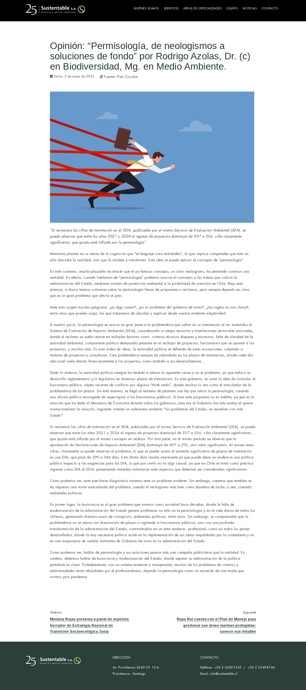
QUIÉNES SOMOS (146, 8)
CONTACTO (270, 8)
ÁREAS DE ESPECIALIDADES (202, 8)
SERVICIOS (171, 8)
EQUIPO (232, 8)
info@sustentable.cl (223, 674)
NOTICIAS (250, 8)
